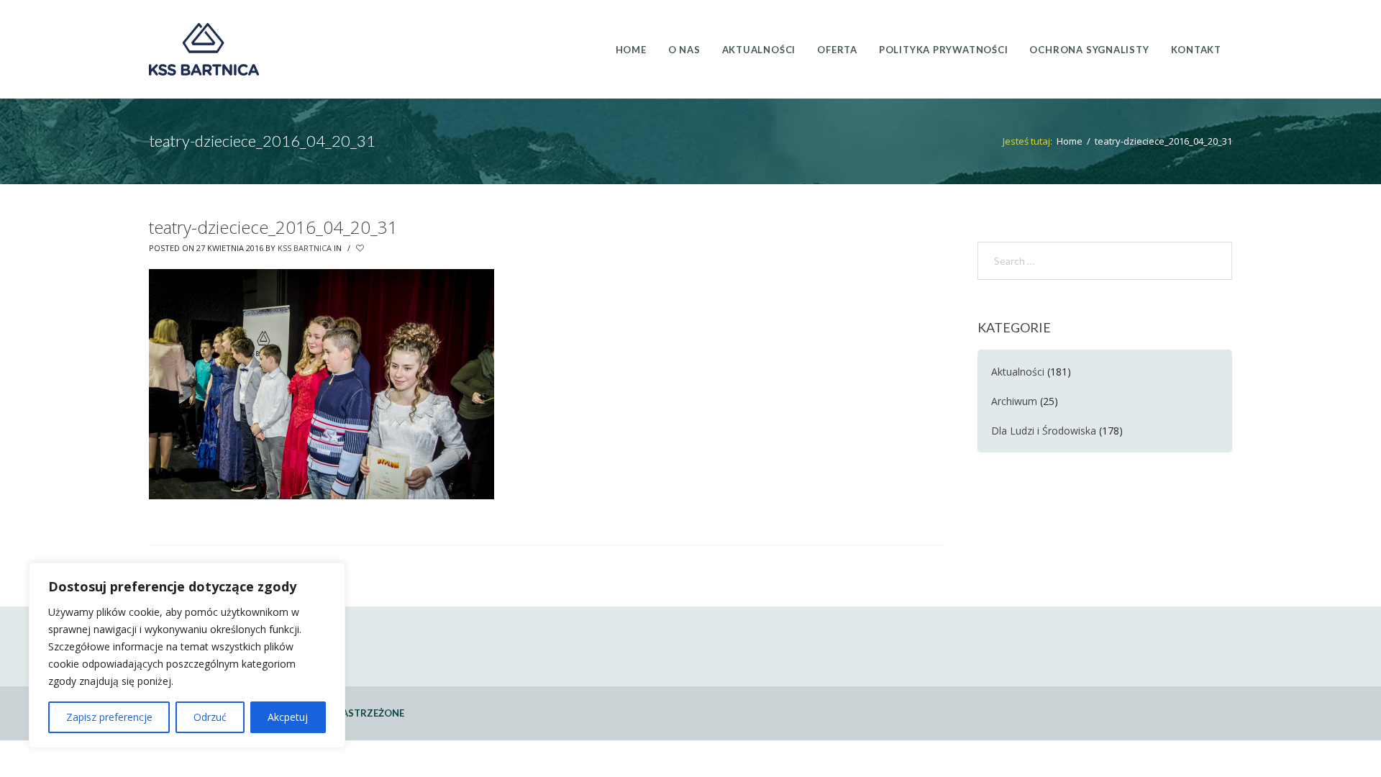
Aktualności (1017, 371)
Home (1070, 141)
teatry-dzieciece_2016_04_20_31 (273, 227)
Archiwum (1014, 401)
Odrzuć (210, 717)
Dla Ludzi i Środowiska (1043, 430)
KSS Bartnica (305, 247)
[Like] (361, 248)
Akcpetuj (288, 717)
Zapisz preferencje (109, 717)
